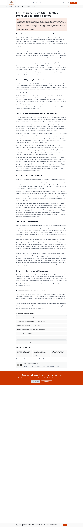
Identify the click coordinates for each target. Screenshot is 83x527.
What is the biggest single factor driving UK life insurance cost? (31, 329)
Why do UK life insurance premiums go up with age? (29, 325)
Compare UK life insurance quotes (26, 358)
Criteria (37, 2)
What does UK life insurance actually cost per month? (29, 317)
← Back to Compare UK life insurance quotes (69, 6)
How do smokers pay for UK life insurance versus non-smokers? (31, 333)
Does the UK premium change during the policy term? (29, 338)
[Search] (69, 3)
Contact (64, 2)
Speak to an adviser (41, 358)
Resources (46, 2)
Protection (52, 2)
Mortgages (25, 2)
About (41, 2)
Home (21, 2)
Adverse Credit (31, 2)
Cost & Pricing (17, 6)
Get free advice (36, 381)
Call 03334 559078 (46, 381)
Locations (59, 2)
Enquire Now (73, 2)
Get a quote (35, 358)
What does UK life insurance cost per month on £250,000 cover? (31, 321)
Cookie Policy (21, 525)
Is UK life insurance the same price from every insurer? (29, 342)
